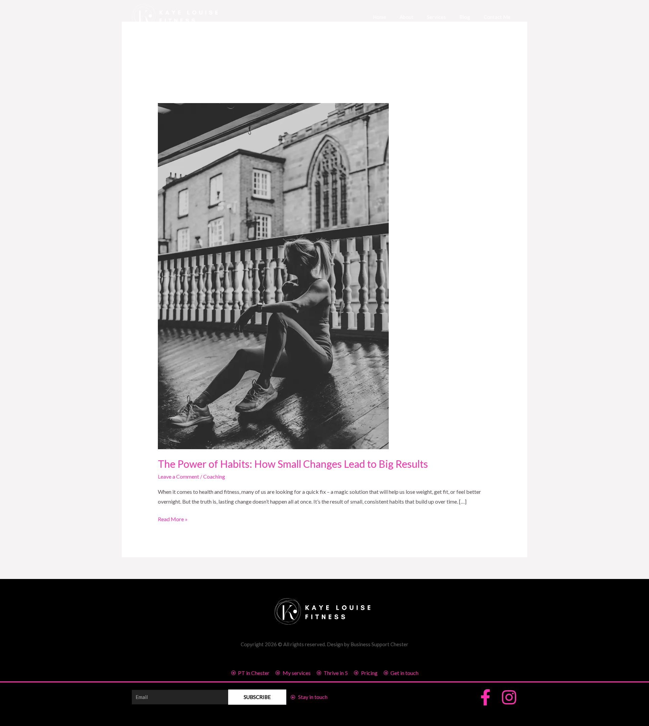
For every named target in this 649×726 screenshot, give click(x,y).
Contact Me (497, 17)
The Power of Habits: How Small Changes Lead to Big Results (293, 464)
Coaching (214, 476)
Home (379, 17)
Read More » (173, 518)
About (406, 17)
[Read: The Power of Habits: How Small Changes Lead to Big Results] (273, 275)
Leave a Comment (178, 476)
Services (436, 17)
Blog (464, 17)
